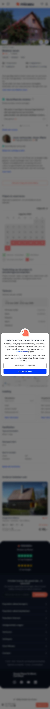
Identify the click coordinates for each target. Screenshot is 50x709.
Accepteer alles (25, 371)
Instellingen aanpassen (25, 365)
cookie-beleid (22, 351)
